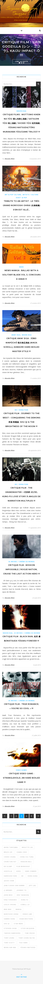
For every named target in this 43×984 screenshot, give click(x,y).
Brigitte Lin (27, 847)
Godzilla (8, 871)
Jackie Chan (9, 881)
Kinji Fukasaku (10, 900)
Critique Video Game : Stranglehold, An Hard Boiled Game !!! (21, 777)
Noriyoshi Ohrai (11, 914)
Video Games (21, 770)
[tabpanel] (21, 50)
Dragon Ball (26, 861)
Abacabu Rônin (9, 159)
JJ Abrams (8, 890)
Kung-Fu (24, 900)
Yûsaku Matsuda (27, 947)
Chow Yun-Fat (10, 861)
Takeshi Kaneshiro (12, 933)
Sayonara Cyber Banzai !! (21, 11)
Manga (18, 909)
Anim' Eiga (16, 335)
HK (22, 876)
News (21, 267)
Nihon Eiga (21, 37)
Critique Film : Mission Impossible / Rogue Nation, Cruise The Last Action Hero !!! (21, 569)
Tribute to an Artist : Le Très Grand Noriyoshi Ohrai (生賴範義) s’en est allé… (21, 205)
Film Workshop (23, 866)
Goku (18, 871)
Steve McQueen (27, 928)
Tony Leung (9, 938)
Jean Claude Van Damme (14, 885)
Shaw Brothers (26, 919)
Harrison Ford (10, 876)
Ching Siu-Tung (27, 857)
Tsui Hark (23, 942)
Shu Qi (7, 923)
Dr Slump (8, 866)
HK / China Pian (21, 410)
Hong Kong (33, 876)
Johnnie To (21, 890)
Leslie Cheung (10, 904)
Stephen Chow (10, 928)
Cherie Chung (10, 857)
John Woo (8, 895)
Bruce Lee (8, 852)
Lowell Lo (25, 904)
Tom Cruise (30, 933)
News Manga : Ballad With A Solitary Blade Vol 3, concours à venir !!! (21, 274)
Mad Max (7, 909)
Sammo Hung (9, 919)
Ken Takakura (23, 895)
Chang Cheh (22, 852)
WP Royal (27, 969)
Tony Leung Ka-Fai (27, 938)
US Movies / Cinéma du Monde (21, 562)
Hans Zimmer (30, 871)
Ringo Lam (27, 914)
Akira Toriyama (11, 847)
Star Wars (18, 923)
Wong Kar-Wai (10, 947)
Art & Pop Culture (13, 195)
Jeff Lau (32, 885)
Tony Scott (9, 942)
